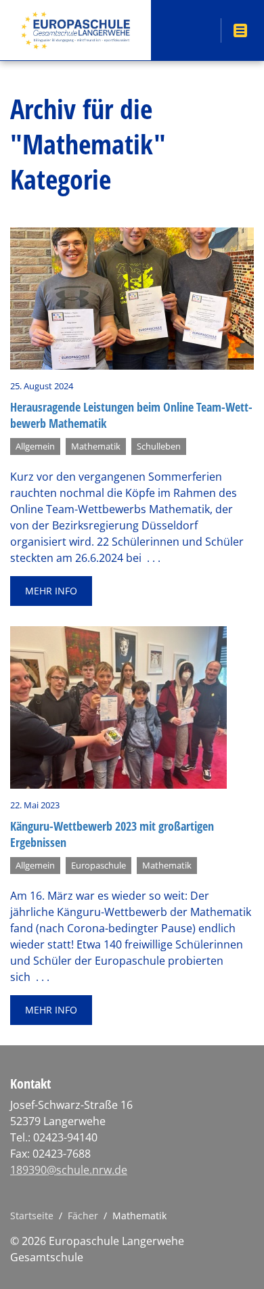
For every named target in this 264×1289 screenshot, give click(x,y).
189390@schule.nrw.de (68, 1169)
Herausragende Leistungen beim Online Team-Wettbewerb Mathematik (131, 415)
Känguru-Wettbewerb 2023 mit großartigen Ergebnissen (112, 834)
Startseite (31, 1215)
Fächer (83, 1215)
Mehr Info (51, 590)
